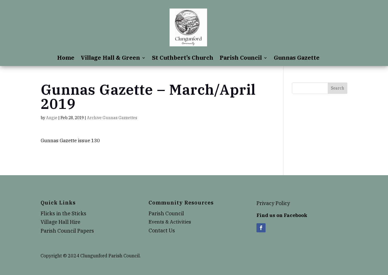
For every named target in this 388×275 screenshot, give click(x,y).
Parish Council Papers (67, 231)
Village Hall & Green (110, 58)
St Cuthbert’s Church (182, 58)
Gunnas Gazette (297, 58)
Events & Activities (170, 222)
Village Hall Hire (60, 222)
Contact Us (162, 230)
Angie (51, 117)
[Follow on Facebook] (261, 227)
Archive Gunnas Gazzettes (112, 117)
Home (65, 58)
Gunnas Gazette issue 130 (70, 140)
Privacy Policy (273, 203)
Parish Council (241, 58)
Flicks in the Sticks (63, 213)
